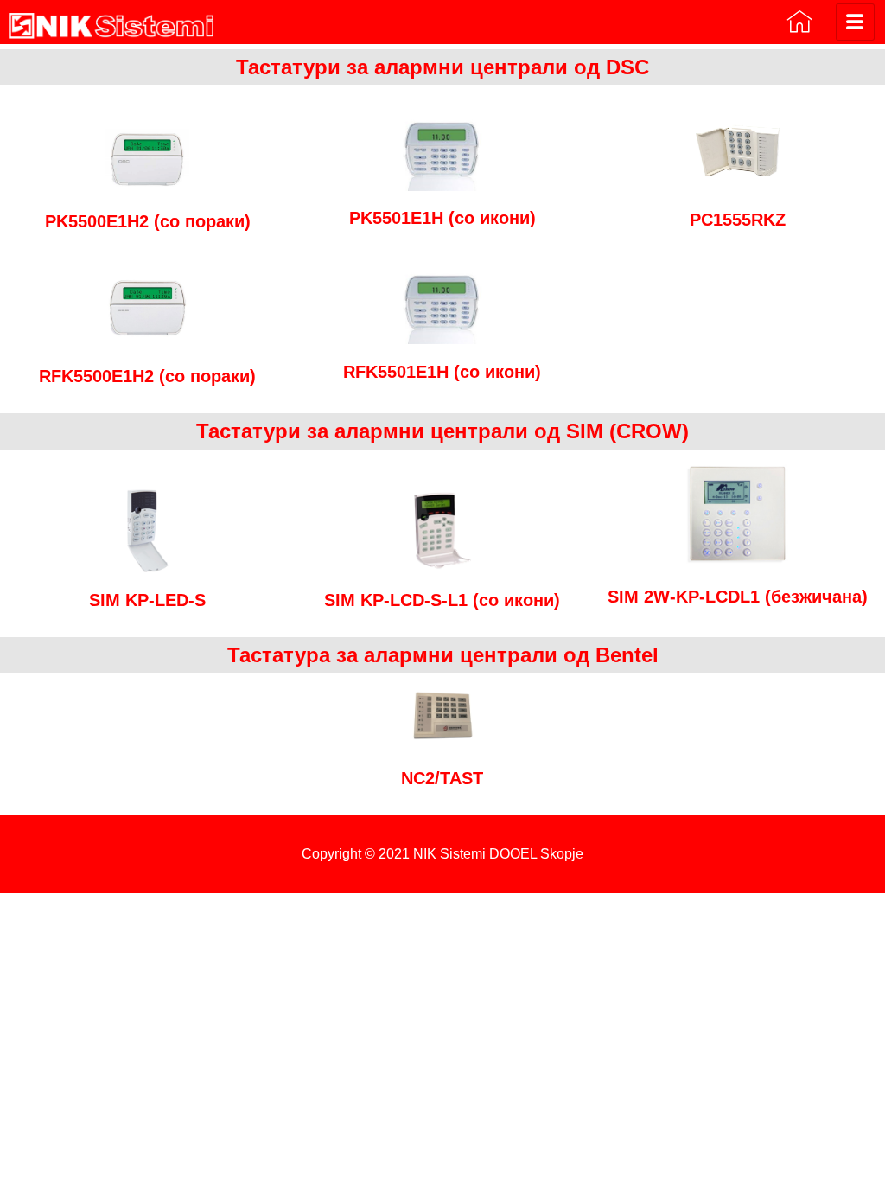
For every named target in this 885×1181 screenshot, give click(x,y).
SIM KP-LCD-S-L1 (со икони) (442, 600)
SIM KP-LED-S (147, 600)
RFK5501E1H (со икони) (442, 371)
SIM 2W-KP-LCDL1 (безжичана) (738, 596)
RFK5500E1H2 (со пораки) (147, 376)
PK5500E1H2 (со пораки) (148, 221)
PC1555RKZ (738, 219)
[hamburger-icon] (855, 22)
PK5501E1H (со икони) (442, 217)
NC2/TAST (442, 778)
